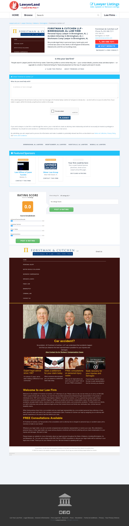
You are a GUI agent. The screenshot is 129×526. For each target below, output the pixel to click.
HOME (15, 15)
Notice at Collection (100, 133)
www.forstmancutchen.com (103, 38)
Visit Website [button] (107, 46)
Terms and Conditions (20, 135)
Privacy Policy (111, 133)
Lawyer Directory (26, 23)
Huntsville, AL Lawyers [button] (78, 144)
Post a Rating (27, 241)
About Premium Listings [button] (74, 69)
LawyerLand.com (14, 23)
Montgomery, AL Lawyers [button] (55, 144)
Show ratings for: (54, 195)
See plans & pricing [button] (78, 173)
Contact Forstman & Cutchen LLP (22, 77)
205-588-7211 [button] (107, 41)
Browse (28, 15)
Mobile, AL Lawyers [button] (98, 144)
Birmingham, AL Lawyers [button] (33, 144)
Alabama (36, 23)
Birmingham (44, 23)
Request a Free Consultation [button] (108, 50)
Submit (65, 118)
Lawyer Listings (106, 4)
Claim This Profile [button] (54, 69)
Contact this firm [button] (23, 181)
